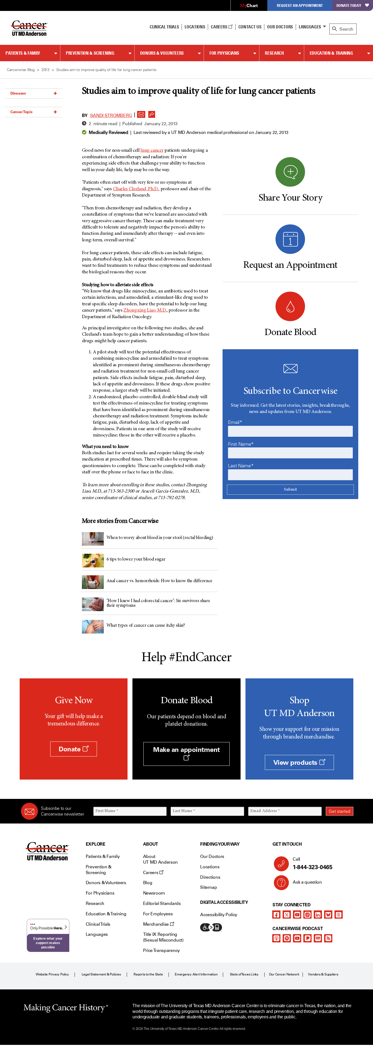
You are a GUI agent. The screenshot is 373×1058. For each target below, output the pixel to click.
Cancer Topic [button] (21, 111)
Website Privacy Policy (52, 974)
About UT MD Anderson (160, 859)
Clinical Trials (164, 27)
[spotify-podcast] (287, 938)
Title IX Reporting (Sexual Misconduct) (163, 937)
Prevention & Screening (90, 53)
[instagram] (307, 914)
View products (296, 762)
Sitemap (208, 887)
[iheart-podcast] (318, 938)
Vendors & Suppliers (323, 974)
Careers (219, 27)
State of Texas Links (244, 974)
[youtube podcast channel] (297, 938)
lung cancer (151, 150)
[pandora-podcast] (307, 938)
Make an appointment (186, 750)
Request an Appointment (300, 5)
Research (274, 53)
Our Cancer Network (284, 974)
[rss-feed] (328, 938)
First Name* (241, 444)
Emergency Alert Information (196, 974)
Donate (70, 749)
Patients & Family (22, 53)
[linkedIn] (318, 914)
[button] (141, 112)
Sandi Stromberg (111, 115)
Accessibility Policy (218, 914)
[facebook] (276, 914)
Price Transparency (161, 950)
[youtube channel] (297, 914)
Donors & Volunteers (162, 53)
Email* (235, 422)
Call (312, 864)
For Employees (158, 913)
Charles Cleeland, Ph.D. (136, 189)
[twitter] (287, 914)
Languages (310, 27)
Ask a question (307, 882)
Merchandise (156, 924)
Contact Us (250, 27)
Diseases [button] (18, 93)
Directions (210, 877)
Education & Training (331, 53)
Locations (209, 866)
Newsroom (154, 893)
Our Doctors (280, 27)
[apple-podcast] (276, 938)
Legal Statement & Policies (101, 974)
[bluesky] (328, 914)
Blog (147, 882)
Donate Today (348, 5)
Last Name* (240, 466)
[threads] (338, 914)
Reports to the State (148, 974)
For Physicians (224, 53)
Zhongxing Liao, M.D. (145, 310)
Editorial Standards (162, 903)
